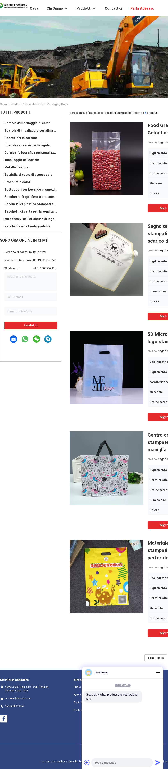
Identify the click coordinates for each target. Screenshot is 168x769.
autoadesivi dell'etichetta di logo (29, 219)
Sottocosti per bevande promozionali (30, 189)
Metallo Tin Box (16, 167)
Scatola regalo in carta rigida (27, 145)
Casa (3, 104)
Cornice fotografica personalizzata (30, 153)
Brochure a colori (17, 182)
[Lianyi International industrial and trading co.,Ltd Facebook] (3, 719)
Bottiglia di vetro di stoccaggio (28, 175)
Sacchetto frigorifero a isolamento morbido (30, 197)
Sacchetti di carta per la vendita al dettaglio (30, 211)
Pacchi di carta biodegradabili (27, 226)
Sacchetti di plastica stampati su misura (30, 204)
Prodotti (16, 104)
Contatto (30, 325)
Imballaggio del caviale (21, 160)
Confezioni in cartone (21, 138)
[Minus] (157, 672)
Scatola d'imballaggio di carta (27, 123)
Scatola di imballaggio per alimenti (30, 130)
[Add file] (87, 762)
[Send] (157, 762)
